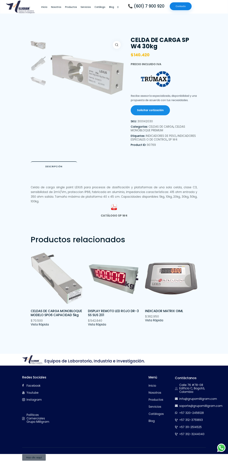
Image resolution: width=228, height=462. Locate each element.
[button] (117, 45)
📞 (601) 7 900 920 (146, 6)
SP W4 (172, 140)
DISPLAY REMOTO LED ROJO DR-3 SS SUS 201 (113, 313)
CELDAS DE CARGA (161, 127)
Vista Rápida (40, 324)
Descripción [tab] (53, 166)
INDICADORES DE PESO (161, 136)
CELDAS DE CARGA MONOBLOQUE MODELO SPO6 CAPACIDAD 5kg (56, 313)
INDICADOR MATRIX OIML (164, 311)
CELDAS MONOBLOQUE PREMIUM (158, 128)
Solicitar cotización (150, 110)
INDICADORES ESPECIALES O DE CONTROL (163, 138)
